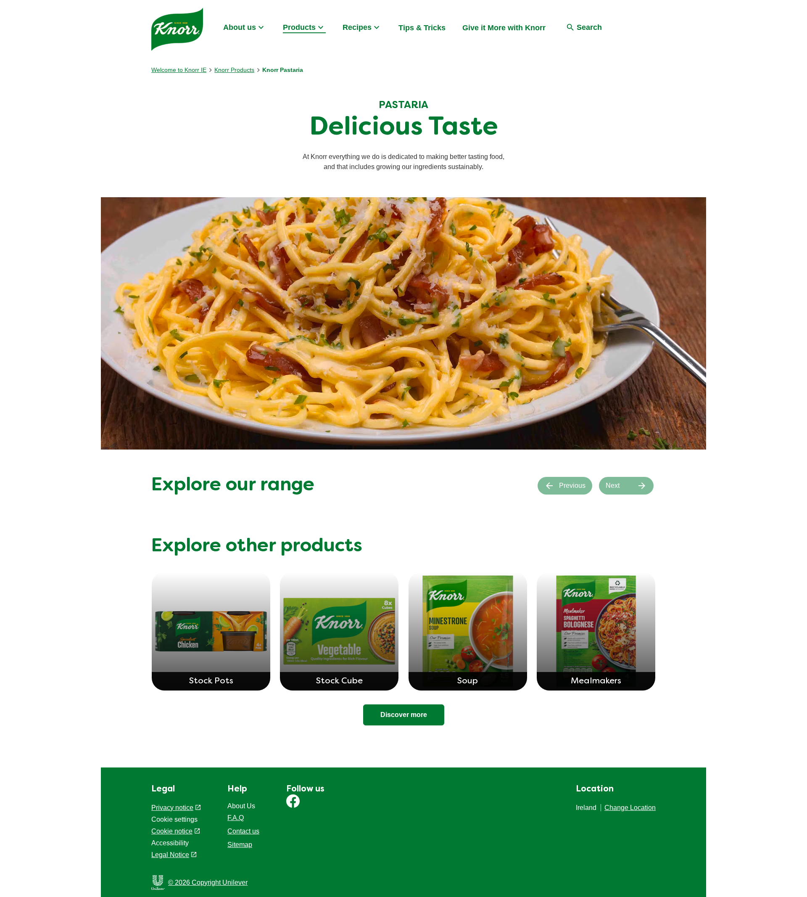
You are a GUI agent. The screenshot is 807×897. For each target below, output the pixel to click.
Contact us (243, 831)
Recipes (357, 27)
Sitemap (239, 844)
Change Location (630, 807)
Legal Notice (170, 854)
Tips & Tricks (422, 28)
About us (239, 27)
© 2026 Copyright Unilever (208, 882)
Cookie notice (172, 831)
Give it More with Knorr (504, 28)
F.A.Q (235, 817)
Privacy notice (172, 807)
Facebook (293, 801)
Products (299, 27)
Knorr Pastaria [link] (282, 69)
